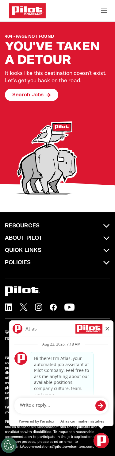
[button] (8, 307)
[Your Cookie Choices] (9, 445)
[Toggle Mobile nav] (104, 10)
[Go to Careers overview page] (27, 10)
